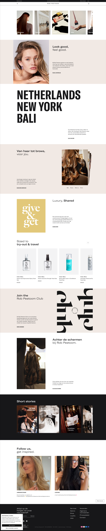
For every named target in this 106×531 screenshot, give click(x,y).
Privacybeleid (84, 515)
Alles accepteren (12, 525)
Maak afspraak (57, 72)
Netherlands (49, 94)
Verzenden (83, 508)
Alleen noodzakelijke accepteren (12, 528)
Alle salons (71, 138)
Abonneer (32, 515)
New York (39, 106)
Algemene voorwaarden (84, 511)
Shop (72, 513)
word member (20, 326)
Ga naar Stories (57, 388)
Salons (72, 511)
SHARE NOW (55, 226)
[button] (88, 3)
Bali (26, 118)
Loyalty (72, 516)
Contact (82, 517)
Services (73, 508)
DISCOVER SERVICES (21, 187)
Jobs (71, 518)
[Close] (22, 515)
